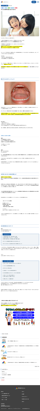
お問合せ (33, 2)
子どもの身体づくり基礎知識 (4, 5)
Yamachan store (24, 396)
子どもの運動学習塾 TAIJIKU (5, 393)
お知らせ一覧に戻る (5, 333)
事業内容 (2, 391)
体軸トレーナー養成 (4, 399)
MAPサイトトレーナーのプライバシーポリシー (14, 408)
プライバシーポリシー (4, 408)
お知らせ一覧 (37, 366)
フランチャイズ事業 (4, 397)
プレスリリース (4, 373)
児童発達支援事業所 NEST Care (6, 395)
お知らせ (3, 371)
